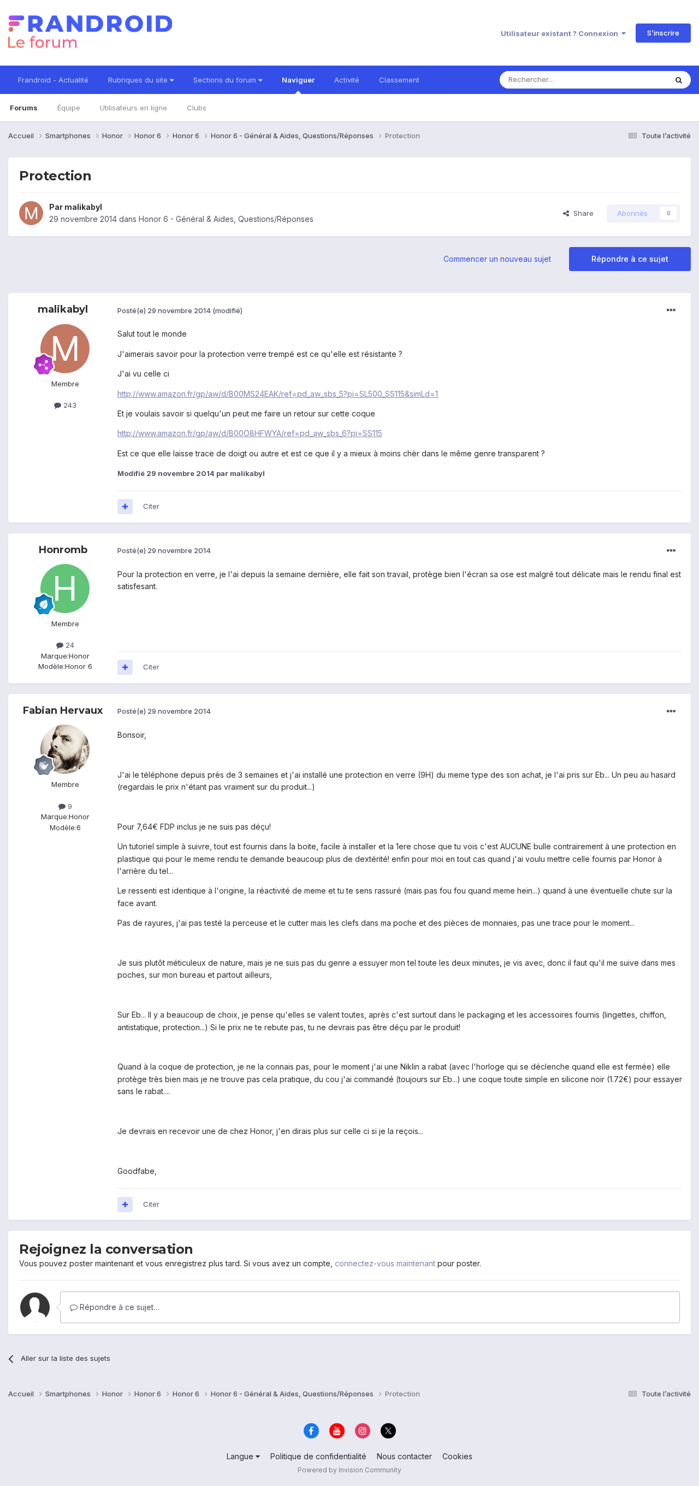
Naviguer (298, 79)
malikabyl (83, 207)
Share (581, 213)
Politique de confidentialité (318, 1456)
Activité (346, 79)
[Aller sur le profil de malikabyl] (31, 213)
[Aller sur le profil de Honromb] (65, 588)
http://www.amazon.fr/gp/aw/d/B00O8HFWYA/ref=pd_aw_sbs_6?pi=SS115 (249, 433)
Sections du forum (225, 79)
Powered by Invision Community (349, 1470)
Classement (399, 79)
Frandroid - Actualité (53, 79)
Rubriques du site (139, 79)
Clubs (196, 107)
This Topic (635, 79)
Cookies (457, 1456)
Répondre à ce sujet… (118, 1307)
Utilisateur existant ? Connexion (561, 33)
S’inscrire (663, 32)
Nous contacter (404, 1456)
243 (68, 405)
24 (68, 645)
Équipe (68, 107)
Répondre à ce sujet (629, 258)
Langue (241, 1456)
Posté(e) (164, 310)
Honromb (63, 550)
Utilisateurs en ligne (133, 107)
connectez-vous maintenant (385, 1263)
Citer (151, 506)
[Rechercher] (679, 80)
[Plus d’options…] (671, 310)
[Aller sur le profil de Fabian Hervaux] (65, 749)
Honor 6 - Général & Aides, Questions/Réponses (226, 219)
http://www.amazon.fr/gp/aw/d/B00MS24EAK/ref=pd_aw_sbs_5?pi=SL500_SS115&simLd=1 (277, 393)
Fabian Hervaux (63, 710)
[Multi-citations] (125, 506)
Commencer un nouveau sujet (497, 258)
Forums (24, 107)
